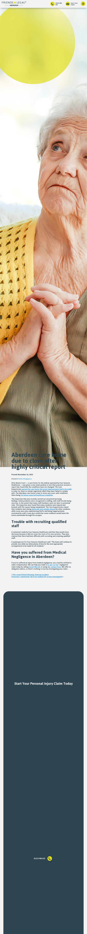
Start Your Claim (74, 4)
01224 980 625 (58, 4)
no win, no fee (52, 565)
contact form (56, 567)
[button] (83, 3)
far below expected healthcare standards (37, 495)
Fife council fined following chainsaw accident (31, 575)
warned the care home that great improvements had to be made (47, 489)
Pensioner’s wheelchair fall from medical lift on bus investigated (36, 577)
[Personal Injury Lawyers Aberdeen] (14, 4)
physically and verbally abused (43, 509)
